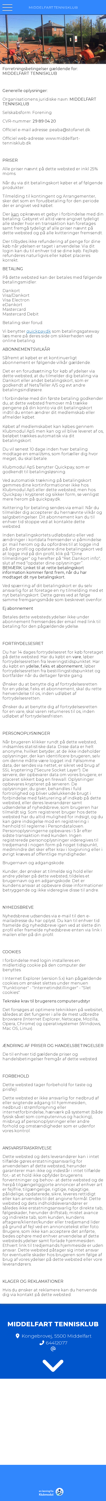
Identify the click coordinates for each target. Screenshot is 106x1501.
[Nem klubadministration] (52, 1495)
